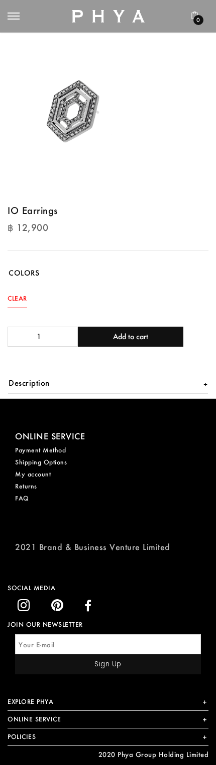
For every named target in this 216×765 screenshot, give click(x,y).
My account (33, 474)
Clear (17, 298)
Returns (26, 486)
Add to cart (130, 336)
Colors (24, 273)
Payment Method (40, 450)
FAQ (22, 498)
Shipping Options (41, 462)
